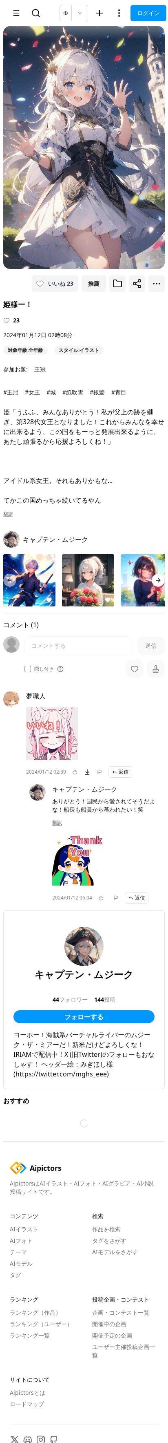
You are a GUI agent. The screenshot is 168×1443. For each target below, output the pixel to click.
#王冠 (10, 392)
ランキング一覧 (30, 1335)
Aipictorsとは (27, 1392)
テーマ (18, 1252)
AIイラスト (24, 1229)
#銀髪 (97, 392)
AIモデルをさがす (115, 1252)
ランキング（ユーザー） (41, 1324)
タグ (15, 1275)
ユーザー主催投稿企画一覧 (123, 1351)
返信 (123, 771)
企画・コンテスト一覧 (120, 1312)
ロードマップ (27, 1404)
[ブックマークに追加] (117, 283)
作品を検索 (106, 1229)
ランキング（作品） (35, 1312)
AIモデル (21, 1263)
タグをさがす (109, 1240)
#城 (51, 392)
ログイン (148, 13)
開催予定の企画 (112, 1335)
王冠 (40, 369)
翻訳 (8, 514)
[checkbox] (27, 669)
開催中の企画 (109, 1324)
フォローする (84, 1016)
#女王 (32, 392)
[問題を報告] (99, 772)
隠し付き (44, 669)
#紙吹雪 (72, 392)
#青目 (118, 392)
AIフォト (21, 1240)
